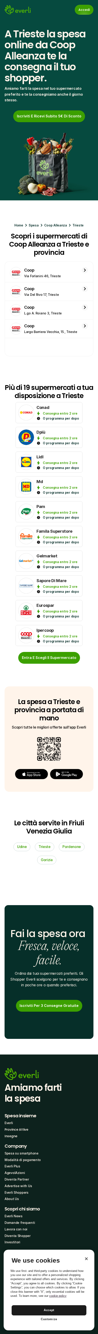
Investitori (12, 1242)
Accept (49, 1310)
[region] (49, 1290)
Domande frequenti (20, 1223)
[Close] (86, 1259)
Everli (9, 1123)
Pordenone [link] (71, 846)
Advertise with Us (18, 1186)
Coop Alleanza (55, 225)
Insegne (11, 1136)
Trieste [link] (45, 846)
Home (18, 225)
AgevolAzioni (15, 1173)
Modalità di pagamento (23, 1160)
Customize (49, 1319)
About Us (12, 1199)
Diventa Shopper (18, 1236)
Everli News (14, 1216)
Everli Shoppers (16, 1192)
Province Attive (16, 1129)
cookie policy (58, 1296)
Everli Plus (12, 1166)
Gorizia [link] (47, 860)
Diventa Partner (17, 1179)
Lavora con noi (16, 1229)
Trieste (78, 225)
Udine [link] (22, 846)
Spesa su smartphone (22, 1153)
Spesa (34, 225)
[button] (31, 774)
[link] (49, 116)
